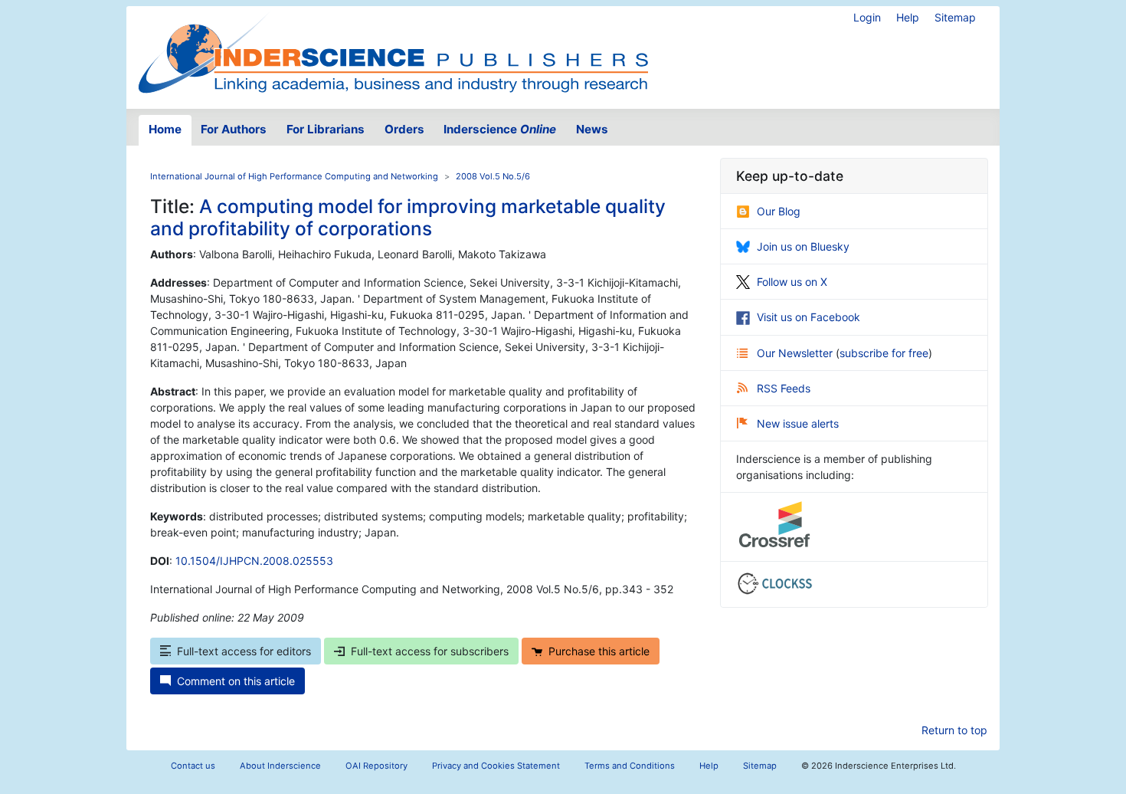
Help (907, 17)
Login (867, 17)
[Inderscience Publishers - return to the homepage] (393, 51)
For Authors (234, 129)
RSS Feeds (783, 388)
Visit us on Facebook (808, 316)
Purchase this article (599, 651)
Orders (404, 129)
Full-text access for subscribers (430, 651)
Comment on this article (236, 680)
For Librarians (325, 129)
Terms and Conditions (629, 765)
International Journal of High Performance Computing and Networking (294, 176)
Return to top (954, 730)
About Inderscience (280, 765)
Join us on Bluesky (803, 246)
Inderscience (500, 129)
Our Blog (778, 211)
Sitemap (955, 17)
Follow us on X (792, 281)
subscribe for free (884, 352)
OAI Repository (376, 765)
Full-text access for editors (244, 651)
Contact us (193, 765)
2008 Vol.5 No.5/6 (493, 176)
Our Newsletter (796, 352)
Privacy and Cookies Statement (496, 765)
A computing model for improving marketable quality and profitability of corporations (408, 217)
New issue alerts (798, 423)
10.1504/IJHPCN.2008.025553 (254, 560)
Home (165, 129)
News (592, 129)
